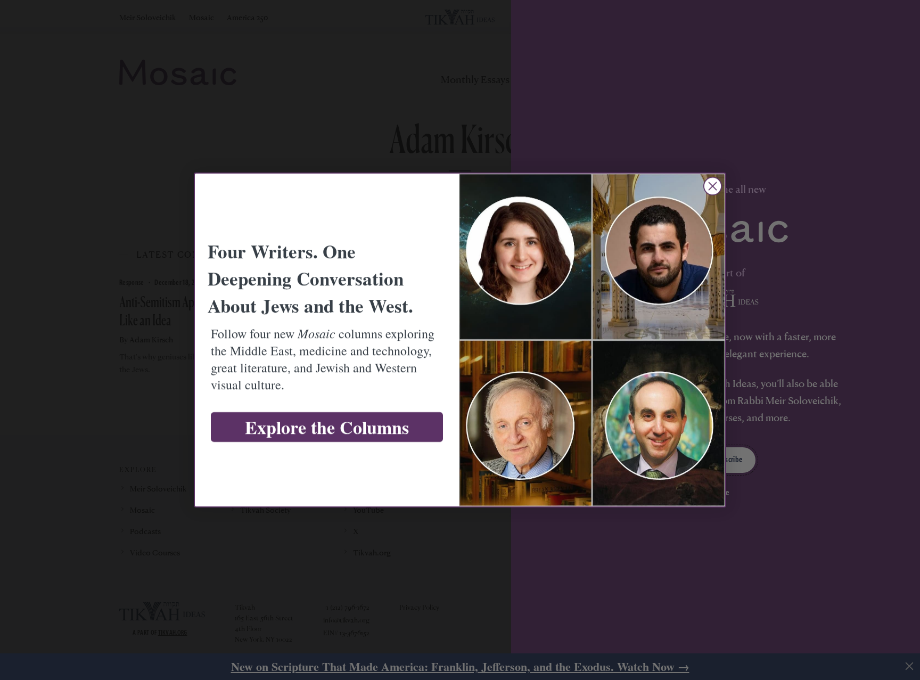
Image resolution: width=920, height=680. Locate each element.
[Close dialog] (712, 186)
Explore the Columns (327, 427)
